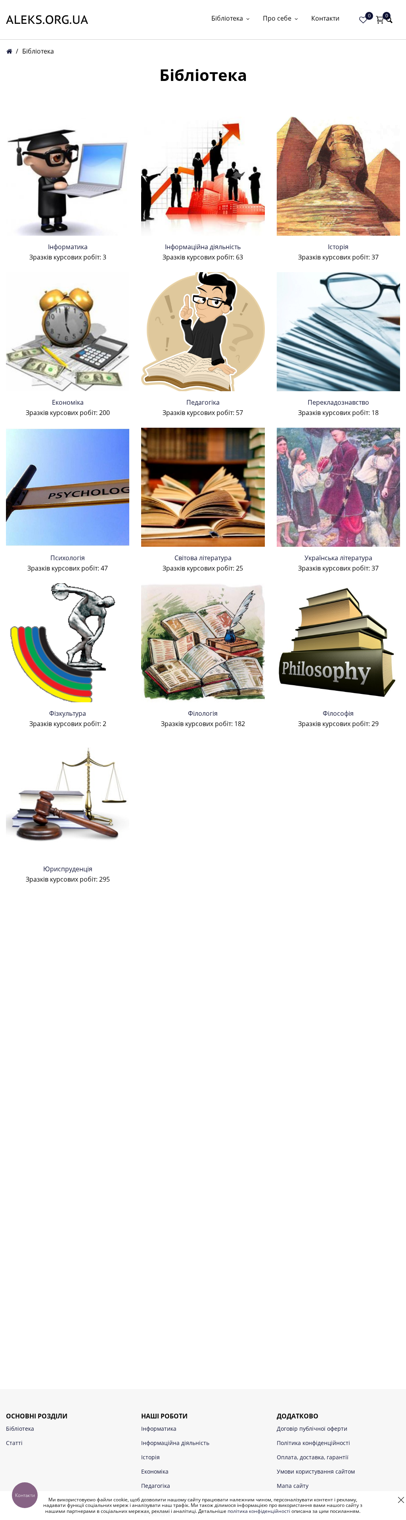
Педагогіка (203, 402)
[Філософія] (338, 642)
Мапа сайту (292, 1485)
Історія (338, 247)
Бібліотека (227, 19)
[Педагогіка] (202, 331)
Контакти (325, 19)
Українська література (338, 558)
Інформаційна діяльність (203, 247)
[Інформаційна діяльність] (202, 176)
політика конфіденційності (259, 1511)
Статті (14, 1443)
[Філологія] (202, 642)
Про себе (277, 19)
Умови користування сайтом (316, 1471)
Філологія (203, 713)
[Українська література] (338, 487)
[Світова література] (202, 487)
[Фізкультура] (67, 642)
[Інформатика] (67, 176)
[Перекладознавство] (338, 331)
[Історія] (338, 176)
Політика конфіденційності (313, 1443)
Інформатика (68, 247)
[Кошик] (380, 20)
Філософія (338, 713)
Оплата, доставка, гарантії (313, 1457)
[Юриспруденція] (67, 798)
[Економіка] (67, 331)
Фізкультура (67, 713)
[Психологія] (67, 487)
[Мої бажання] (363, 20)
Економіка (68, 402)
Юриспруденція (67, 869)
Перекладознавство (338, 402)
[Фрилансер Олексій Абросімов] (47, 19)
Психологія (67, 558)
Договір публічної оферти (312, 1428)
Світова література (203, 558)
